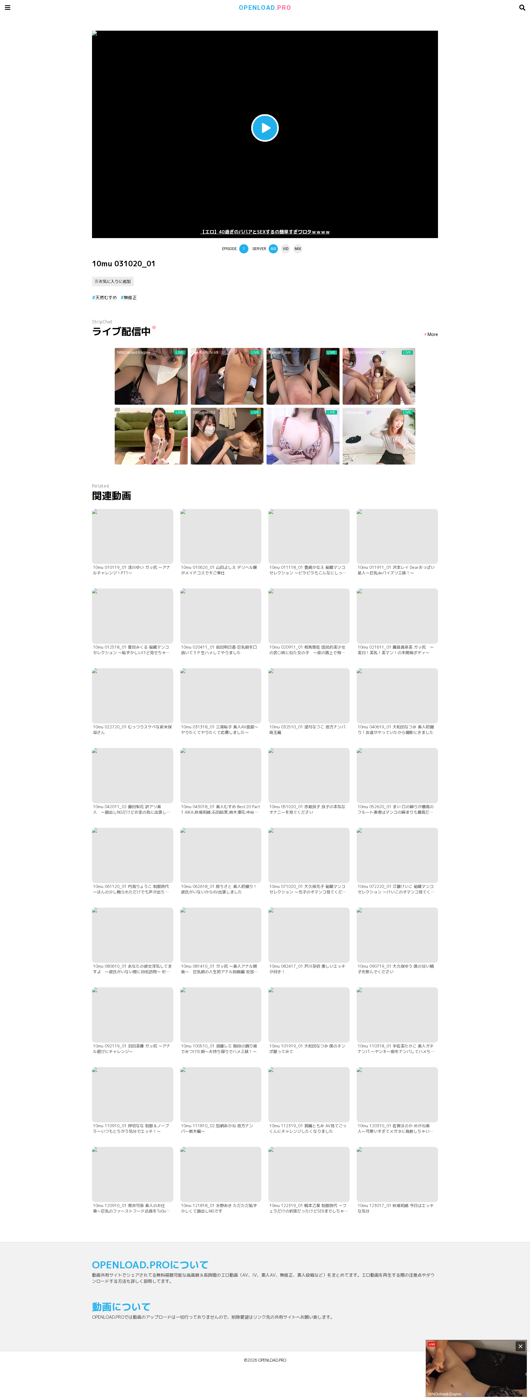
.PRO (265, 7)
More (433, 334)
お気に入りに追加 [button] (115, 281)
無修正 (130, 297)
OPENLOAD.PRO (272, 1360)
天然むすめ (106, 297)
